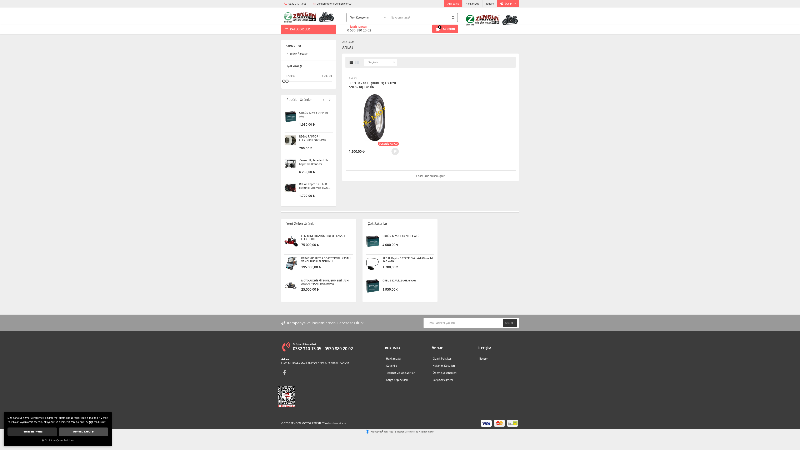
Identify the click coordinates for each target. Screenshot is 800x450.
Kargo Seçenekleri (397, 380)
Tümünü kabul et (83, 431)
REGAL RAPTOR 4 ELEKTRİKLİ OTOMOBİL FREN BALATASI (313, 125)
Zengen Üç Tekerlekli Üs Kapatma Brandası (313, 149)
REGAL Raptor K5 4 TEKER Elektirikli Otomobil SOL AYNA (315, 196)
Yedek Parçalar (299, 53)
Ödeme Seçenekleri (444, 373)
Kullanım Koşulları (444, 366)
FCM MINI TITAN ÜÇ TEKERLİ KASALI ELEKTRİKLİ (323, 237)
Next (330, 99)
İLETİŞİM (484, 348)
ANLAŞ (353, 78)
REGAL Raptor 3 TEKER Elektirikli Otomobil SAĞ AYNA (407, 260)
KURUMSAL (393, 348)
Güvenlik (391, 366)
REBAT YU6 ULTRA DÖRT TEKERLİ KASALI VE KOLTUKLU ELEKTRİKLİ (326, 260)
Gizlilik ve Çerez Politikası (59, 440)
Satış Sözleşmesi (443, 380)
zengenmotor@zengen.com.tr (334, 3)
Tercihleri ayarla (32, 431)
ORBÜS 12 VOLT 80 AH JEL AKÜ (400, 236)
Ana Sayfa (453, 3)
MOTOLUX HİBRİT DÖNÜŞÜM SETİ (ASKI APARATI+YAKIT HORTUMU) (325, 282)
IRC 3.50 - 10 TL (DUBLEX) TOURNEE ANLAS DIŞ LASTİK (373, 85)
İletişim (490, 3)
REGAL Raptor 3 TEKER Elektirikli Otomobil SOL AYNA (313, 173)
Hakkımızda (472, 3)
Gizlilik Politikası (442, 358)
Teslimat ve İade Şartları (400, 373)
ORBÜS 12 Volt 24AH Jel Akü (399, 280)
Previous (323, 99)
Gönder (510, 323)
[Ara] (454, 17)
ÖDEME (437, 348)
